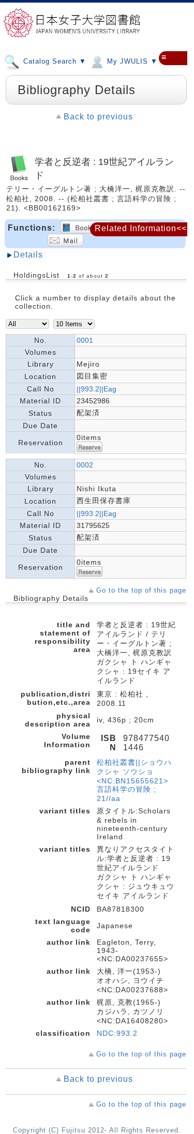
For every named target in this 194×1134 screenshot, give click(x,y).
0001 (85, 340)
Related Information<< (141, 228)
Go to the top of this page (141, 590)
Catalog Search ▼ (53, 61)
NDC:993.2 (117, 1033)
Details (28, 254)
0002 (85, 465)
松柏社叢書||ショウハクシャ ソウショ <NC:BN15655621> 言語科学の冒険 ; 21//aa (134, 780)
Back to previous (98, 116)
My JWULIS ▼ (131, 61)
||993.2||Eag (96, 389)
